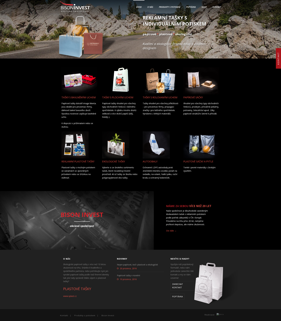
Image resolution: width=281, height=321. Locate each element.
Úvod (139, 7)
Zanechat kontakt (177, 286)
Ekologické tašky (113, 161)
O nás (150, 7)
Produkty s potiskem (169, 7)
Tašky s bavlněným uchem (78, 97)
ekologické (183, 34)
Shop (204, 7)
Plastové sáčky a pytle (198, 161)
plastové (165, 34)
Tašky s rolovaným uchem (160, 97)
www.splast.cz (70, 296)
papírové (149, 34)
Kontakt (217, 7)
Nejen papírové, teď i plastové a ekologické (137, 264)
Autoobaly (150, 161)
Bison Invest (108, 315)
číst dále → (171, 230)
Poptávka (191, 7)
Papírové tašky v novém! (128, 275)
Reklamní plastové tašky (77, 161)
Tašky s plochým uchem (117, 97)
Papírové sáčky (193, 97)
